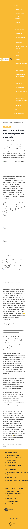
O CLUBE (16, 5)
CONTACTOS (17, 117)
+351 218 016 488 (11, 498)
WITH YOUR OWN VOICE (21, 91)
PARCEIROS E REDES (19, 13)
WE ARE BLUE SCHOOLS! (21, 95)
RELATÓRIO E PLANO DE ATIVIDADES (20, 17)
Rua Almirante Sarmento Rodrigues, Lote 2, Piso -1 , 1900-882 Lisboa (16, 493)
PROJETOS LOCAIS (19, 29)
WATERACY (18, 59)
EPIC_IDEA (18, 52)
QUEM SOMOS (18, 9)
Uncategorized (6, 126)
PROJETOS (16, 26)
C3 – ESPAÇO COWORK (19, 113)
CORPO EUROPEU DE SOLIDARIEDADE (21, 75)
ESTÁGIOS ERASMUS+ (21, 70)
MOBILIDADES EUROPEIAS (21, 63)
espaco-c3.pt (10, 504)
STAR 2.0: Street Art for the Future (21, 47)
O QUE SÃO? (19, 67)
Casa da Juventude (20, 37)
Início (15, 2)
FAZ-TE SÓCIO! (17, 109)
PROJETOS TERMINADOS (21, 80)
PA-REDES (18, 105)
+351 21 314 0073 (11, 463)
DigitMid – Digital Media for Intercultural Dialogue (21, 100)
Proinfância (19, 33)
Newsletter (17, 22)
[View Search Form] (11, 59)
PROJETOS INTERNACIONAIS (19, 41)
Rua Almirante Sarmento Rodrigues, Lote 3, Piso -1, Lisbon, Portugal (14, 458)
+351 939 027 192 (11, 477)
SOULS (17, 55)
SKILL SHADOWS (20, 87)
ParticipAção (19, 83)
